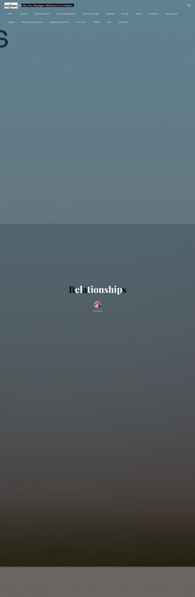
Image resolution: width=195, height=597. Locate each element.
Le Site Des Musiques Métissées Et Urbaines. (46, 5)
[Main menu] (188, 5)
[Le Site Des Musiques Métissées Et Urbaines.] (11, 5)
